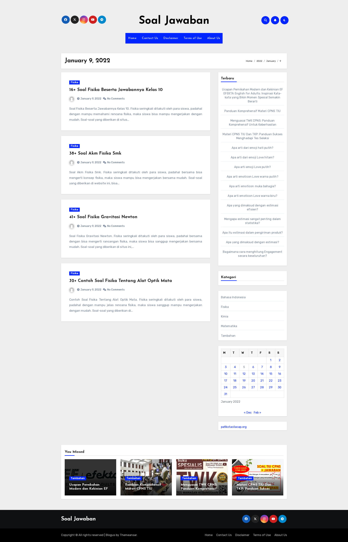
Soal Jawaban (174, 21)
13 (253, 373)
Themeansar (128, 535)
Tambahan (228, 335)
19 (244, 380)
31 (225, 394)
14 (262, 373)
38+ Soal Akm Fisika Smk (95, 153)
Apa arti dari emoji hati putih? (252, 147)
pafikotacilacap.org (234, 427)
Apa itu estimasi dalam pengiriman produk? (252, 232)
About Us (213, 38)
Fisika (74, 82)
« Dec (248, 412)
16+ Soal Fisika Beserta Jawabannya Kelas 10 (116, 90)
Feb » (257, 412)
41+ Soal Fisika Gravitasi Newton (103, 217)
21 (262, 380)
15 (270, 373)
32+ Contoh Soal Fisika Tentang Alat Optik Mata (120, 281)
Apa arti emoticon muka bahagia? (252, 186)
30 (279, 387)
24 (225, 387)
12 (244, 373)
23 (279, 380)
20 (253, 380)
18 (234, 380)
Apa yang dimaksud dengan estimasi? (252, 242)
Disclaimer (170, 38)
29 (271, 387)
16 (279, 373)
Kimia (224, 316)
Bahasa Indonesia (233, 297)
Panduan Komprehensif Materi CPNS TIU (252, 111)
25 (235, 387)
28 (262, 387)
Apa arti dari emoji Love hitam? (252, 157)
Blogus (110, 535)
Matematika (229, 326)
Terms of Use (193, 38)
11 (235, 373)
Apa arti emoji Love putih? (252, 167)
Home (132, 38)
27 (253, 387)
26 (244, 387)
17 (225, 380)
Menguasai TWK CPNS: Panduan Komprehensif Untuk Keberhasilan (199, 488)
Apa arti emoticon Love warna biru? (252, 196)
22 (271, 380)
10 (225, 373)
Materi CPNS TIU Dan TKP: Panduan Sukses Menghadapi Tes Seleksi (255, 488)
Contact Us (150, 38)
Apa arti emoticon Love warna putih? (252, 176)
